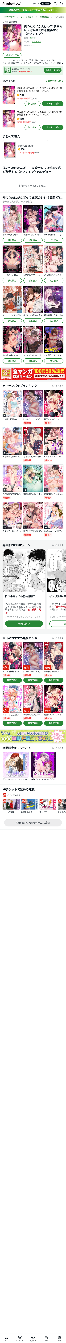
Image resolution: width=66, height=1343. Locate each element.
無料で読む (24, 623)
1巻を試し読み (12, 55)
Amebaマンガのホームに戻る (33, 822)
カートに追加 (52, 103)
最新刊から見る (55, 80)
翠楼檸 (33, 38)
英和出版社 (36, 41)
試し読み (32, 103)
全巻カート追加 (52, 70)
